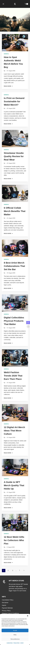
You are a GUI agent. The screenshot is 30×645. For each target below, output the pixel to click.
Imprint (21, 642)
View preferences (15, 639)
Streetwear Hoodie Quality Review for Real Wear (14, 156)
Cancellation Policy (7, 600)
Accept (15, 630)
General (6, 53)
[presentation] (15, 42)
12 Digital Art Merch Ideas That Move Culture (14, 430)
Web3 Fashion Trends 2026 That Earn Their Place (13, 375)
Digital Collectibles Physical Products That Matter (14, 320)
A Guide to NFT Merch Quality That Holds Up (14, 485)
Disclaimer (5, 602)
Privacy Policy (17, 642)
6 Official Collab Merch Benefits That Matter (14, 211)
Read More (8, 86)
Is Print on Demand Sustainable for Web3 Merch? (14, 101)
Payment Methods (7, 608)
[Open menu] (3, 4)
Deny (15, 634)
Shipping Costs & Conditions (10, 613)
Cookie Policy (10, 642)
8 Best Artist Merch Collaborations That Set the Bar (14, 266)
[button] (27, 616)
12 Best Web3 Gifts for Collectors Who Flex (14, 540)
